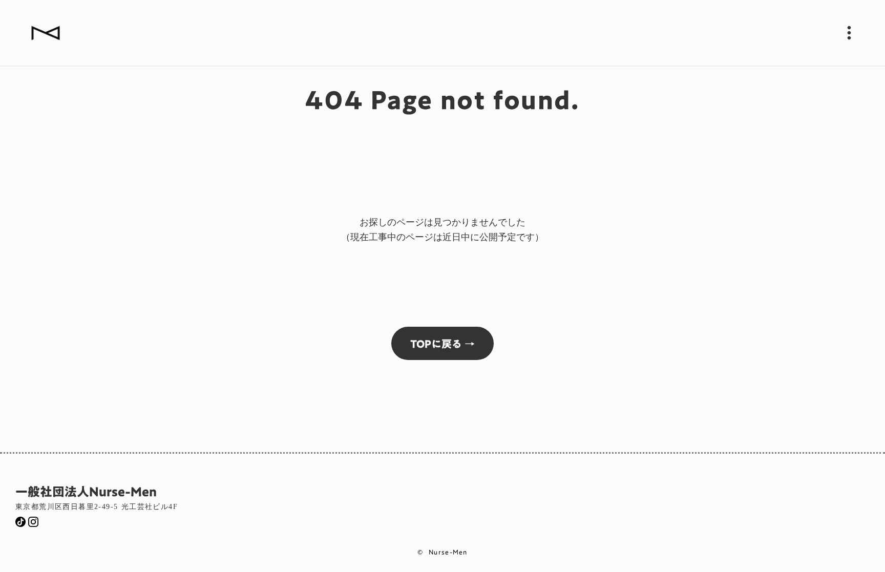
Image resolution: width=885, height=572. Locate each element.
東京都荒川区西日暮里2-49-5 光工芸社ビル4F (96, 507)
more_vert (849, 33)
